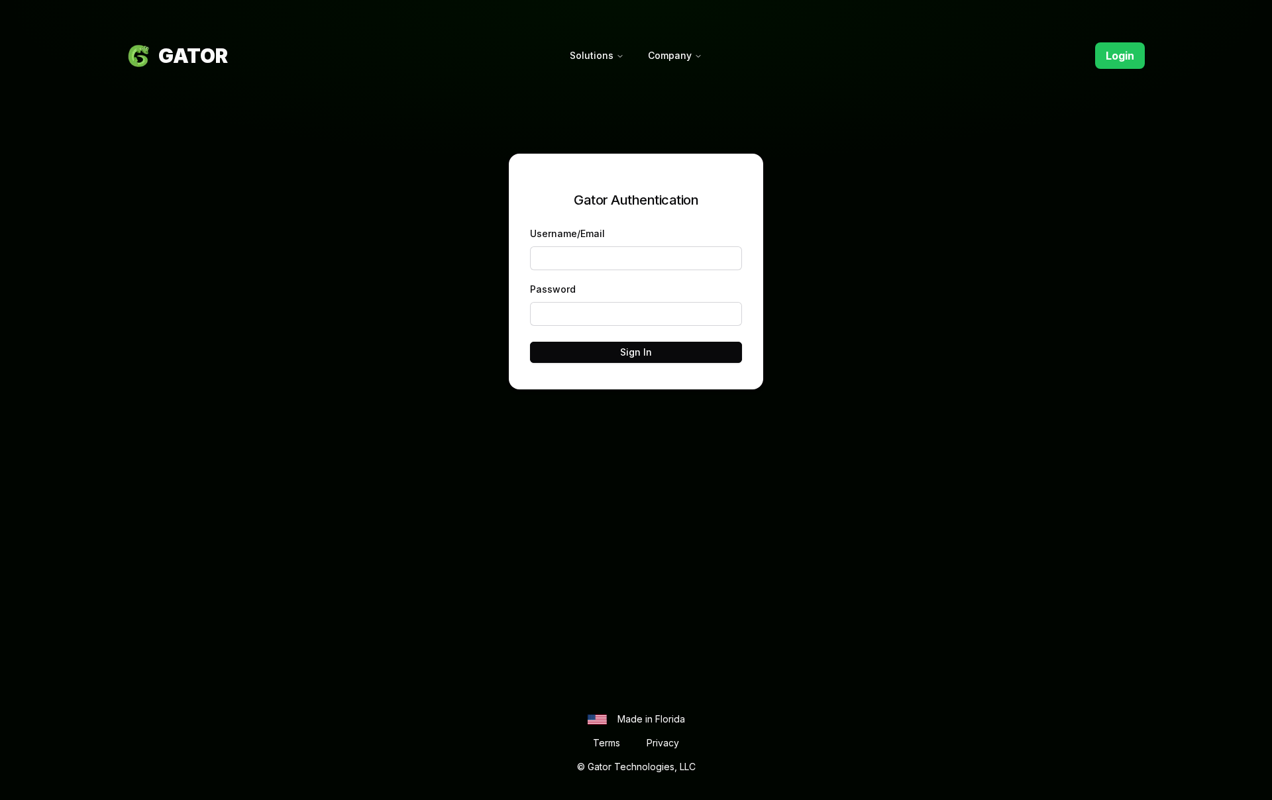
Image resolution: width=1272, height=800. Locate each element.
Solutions (591, 55)
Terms (606, 742)
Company (670, 55)
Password (553, 289)
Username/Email (567, 233)
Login (1120, 55)
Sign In (636, 352)
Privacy (663, 742)
